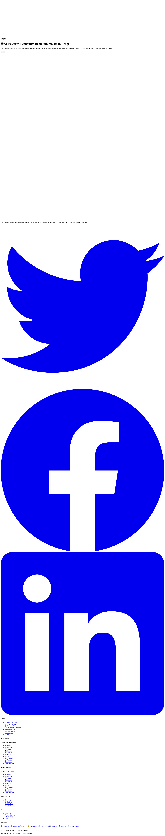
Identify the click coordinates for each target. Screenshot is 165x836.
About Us (8, 818)
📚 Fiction (8, 800)
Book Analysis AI (10, 729)
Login (3, 52)
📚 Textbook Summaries (12, 726)
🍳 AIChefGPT (6, 826)
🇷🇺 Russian (8, 760)
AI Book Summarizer (11, 722)
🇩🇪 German (8, 751)
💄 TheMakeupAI (33, 826)
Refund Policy (9, 817)
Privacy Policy (9, 813)
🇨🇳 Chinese (8, 753)
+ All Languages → (11, 763)
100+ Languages (10, 731)
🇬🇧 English (8, 745)
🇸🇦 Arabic (8, 754)
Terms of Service (10, 815)
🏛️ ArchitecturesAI (73, 826)
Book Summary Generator (13, 727)
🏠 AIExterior (15, 826)
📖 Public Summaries (11, 724)
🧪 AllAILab (23, 826)
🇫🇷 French (8, 749)
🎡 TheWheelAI (44, 826)
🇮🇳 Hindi (7, 756)
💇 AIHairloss (63, 826)
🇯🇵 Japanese (8, 762)
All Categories (9, 733)
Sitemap (7, 734)
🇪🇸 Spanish (8, 747)
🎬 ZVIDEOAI (54, 826)
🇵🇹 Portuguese (9, 758)
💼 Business (8, 802)
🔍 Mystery (8, 805)
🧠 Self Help (9, 804)
